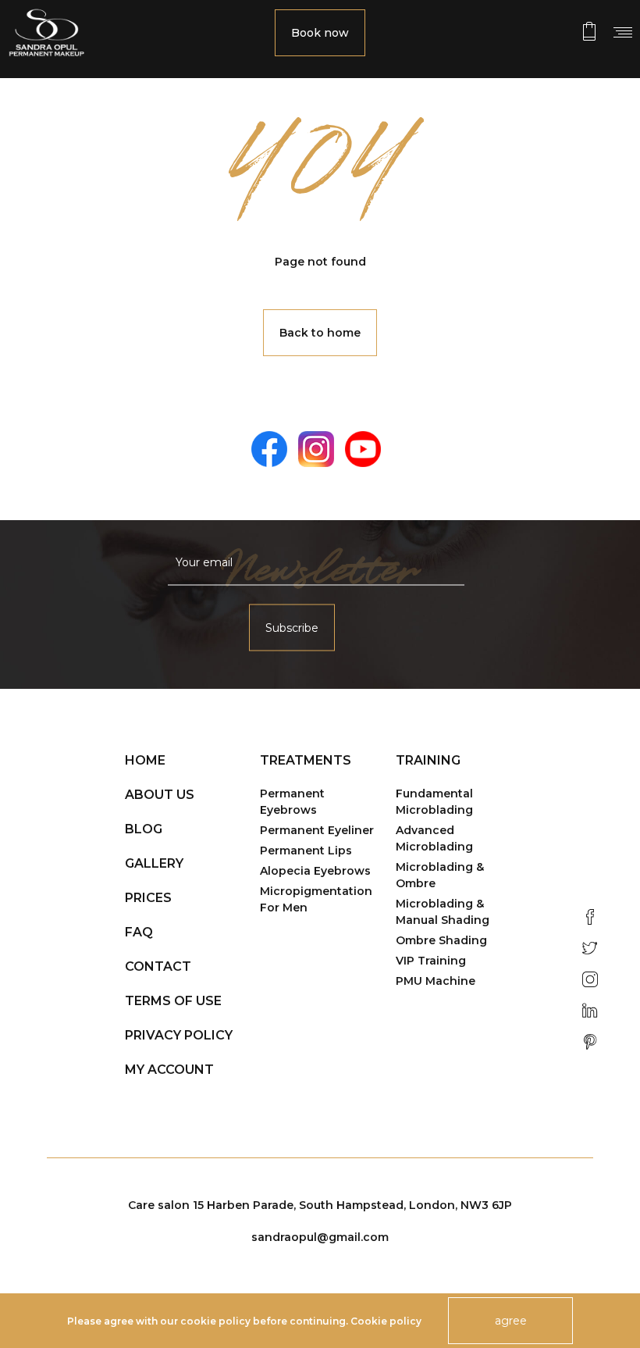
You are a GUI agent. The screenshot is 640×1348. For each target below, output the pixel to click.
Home (145, 760)
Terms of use (173, 1000)
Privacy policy (179, 1035)
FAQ (139, 932)
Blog (143, 829)
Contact (158, 966)
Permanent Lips (306, 850)
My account (169, 1069)
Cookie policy (385, 1321)
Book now (320, 33)
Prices (148, 897)
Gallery (154, 863)
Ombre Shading (441, 940)
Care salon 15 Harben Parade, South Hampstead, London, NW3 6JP (320, 1205)
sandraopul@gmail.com (320, 1237)
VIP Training (431, 961)
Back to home (320, 333)
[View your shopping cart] (589, 31)
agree (511, 1321)
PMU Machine (435, 981)
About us (159, 794)
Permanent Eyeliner (317, 830)
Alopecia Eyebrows (315, 871)
